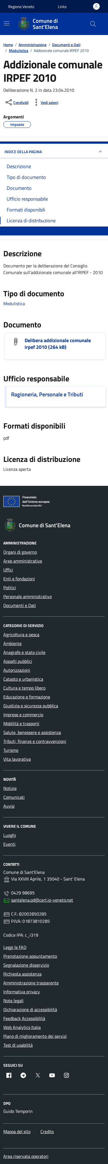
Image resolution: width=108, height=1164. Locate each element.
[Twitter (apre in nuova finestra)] (37, 1075)
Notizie (10, 788)
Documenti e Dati (19, 605)
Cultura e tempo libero (24, 688)
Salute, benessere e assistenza (32, 732)
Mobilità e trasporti (21, 723)
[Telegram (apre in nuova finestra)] (23, 1075)
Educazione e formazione (26, 696)
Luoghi (9, 835)
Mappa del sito (16, 1131)
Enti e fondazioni (19, 578)
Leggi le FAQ (15, 947)
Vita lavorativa (17, 759)
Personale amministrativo (27, 596)
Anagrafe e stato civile (24, 652)
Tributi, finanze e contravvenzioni (34, 741)
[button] (62, 6)
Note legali (13, 1000)
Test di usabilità (18, 1045)
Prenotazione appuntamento (30, 956)
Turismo (10, 750)
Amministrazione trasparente (31, 982)
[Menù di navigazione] (6, 23)
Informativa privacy (21, 991)
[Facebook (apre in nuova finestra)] (8, 1075)
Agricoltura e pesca (21, 634)
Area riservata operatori (25, 1156)
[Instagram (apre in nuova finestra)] (66, 1075)
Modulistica (14, 303)
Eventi (9, 844)
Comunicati (14, 797)
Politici (9, 587)
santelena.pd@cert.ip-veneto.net (42, 900)
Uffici (8, 569)
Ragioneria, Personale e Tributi (47, 394)
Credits (47, 1131)
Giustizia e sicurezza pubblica (30, 705)
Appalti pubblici (17, 661)
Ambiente (12, 643)
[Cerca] (93, 24)
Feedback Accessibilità (24, 1018)
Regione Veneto (21, 6)
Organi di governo (20, 552)
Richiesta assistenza (22, 974)
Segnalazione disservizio (26, 965)
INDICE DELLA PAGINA (23, 152)
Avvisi (9, 806)
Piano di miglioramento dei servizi (35, 1036)
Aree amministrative (22, 561)
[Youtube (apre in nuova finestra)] (52, 1075)
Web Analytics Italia (22, 1027)
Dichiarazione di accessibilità (30, 1009)
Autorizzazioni (16, 670)
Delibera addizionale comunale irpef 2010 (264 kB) (58, 343)
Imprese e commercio (23, 714)
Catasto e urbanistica (23, 679)
